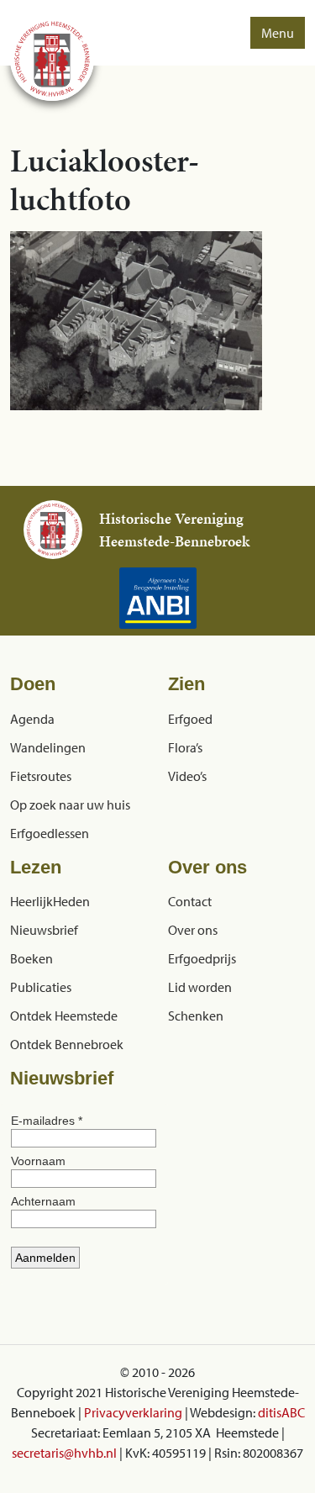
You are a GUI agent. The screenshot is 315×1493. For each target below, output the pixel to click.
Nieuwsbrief (44, 929)
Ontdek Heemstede (64, 1015)
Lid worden (200, 987)
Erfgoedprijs (202, 958)
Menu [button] (277, 32)
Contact (190, 901)
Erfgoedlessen (49, 833)
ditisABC (281, 1412)
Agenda (32, 718)
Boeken (31, 958)
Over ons (193, 929)
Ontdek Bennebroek (66, 1044)
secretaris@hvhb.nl (64, 1452)
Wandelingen (48, 747)
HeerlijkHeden (50, 901)
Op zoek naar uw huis (70, 804)
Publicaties (40, 987)
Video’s (187, 776)
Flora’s (185, 747)
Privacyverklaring (133, 1412)
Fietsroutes (40, 776)
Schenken (195, 1015)
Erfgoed (190, 718)
